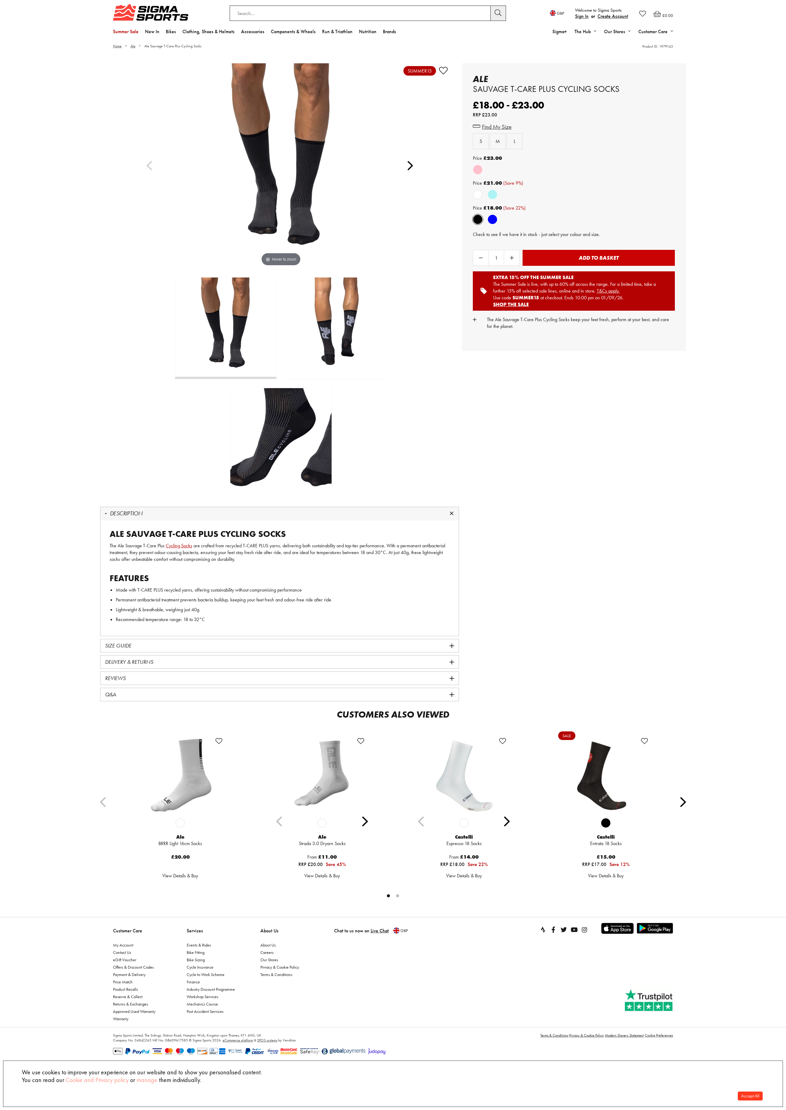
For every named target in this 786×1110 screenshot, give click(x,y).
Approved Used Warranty (134, 1011)
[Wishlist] (643, 13)
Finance (193, 982)
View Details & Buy (180, 875)
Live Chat (380, 930)
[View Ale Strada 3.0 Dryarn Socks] (322, 775)
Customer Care (127, 930)
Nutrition (367, 31)
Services (195, 930)
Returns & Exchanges (130, 1004)
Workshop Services (202, 996)
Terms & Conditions (276, 974)
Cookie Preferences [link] (659, 1035)
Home (117, 46)
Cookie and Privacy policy (97, 1080)
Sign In (582, 16)
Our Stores (269, 959)
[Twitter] (563, 929)
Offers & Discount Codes (133, 967)
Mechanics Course (202, 1004)
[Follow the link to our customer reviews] (649, 1000)
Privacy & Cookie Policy (279, 967)
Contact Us (122, 952)
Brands (389, 31)
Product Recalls (125, 989)
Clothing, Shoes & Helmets (208, 31)
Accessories (252, 31)
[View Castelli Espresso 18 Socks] (464, 775)
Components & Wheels (293, 31)
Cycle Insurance (200, 967)
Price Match (123, 982)
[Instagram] (584, 929)
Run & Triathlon (337, 31)
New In (152, 31)
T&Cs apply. (608, 291)
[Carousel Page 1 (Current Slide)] (388, 895)
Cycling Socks (179, 545)
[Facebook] (553, 929)
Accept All (750, 1096)
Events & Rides (199, 945)
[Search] (498, 13)
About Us (269, 930)
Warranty (120, 1018)
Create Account (612, 16)
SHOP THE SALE (511, 304)
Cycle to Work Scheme (205, 974)
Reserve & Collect (127, 996)
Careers (267, 952)
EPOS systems (267, 1040)
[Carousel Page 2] (397, 895)
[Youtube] (574, 929)
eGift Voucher (124, 959)
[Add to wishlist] (443, 70)
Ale (132, 46)
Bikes (171, 31)
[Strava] (543, 929)
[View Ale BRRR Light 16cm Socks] (180, 775)
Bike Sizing (196, 959)
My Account (123, 945)
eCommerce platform (238, 1040)
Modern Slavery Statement (624, 1035)
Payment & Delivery (129, 974)
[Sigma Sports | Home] (150, 12)
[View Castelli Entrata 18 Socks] (605, 775)
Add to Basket (599, 257)
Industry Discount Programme (211, 989)
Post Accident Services (205, 1011)
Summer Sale (125, 31)
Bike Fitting (195, 952)
